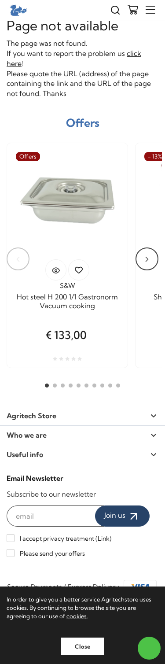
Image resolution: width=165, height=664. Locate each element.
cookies (76, 616)
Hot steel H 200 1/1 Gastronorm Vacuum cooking (67, 301)
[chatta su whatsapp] (149, 648)
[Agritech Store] (18, 10)
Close (82, 646)
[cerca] (115, 10)
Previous (18, 258)
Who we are (27, 435)
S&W (67, 285)
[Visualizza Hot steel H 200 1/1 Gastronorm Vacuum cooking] (55, 269)
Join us (115, 515)
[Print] (78, 269)
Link (104, 538)
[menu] (150, 9)
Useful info (25, 454)
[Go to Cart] (133, 10)
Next (147, 258)
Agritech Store (31, 415)
